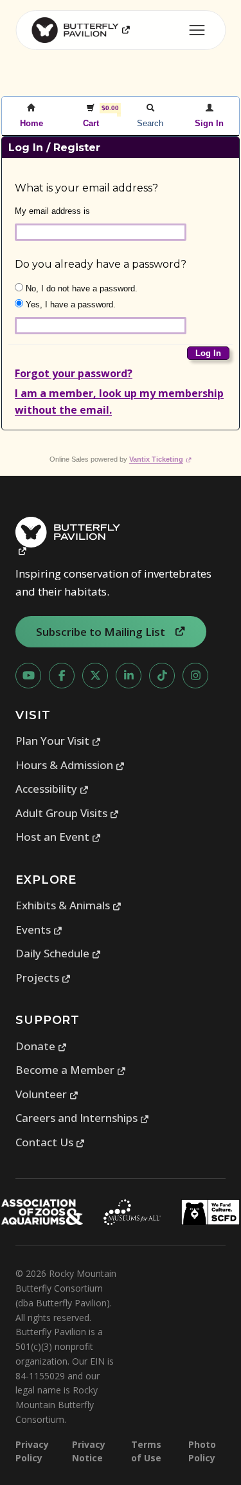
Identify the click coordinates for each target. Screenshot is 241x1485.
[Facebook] (62, 675)
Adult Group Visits (67, 813)
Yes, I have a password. (69, 304)
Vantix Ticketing (160, 459)
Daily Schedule (58, 953)
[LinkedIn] (128, 675)
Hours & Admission (70, 765)
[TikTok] (162, 675)
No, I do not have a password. (80, 288)
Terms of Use (146, 1451)
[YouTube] (28, 675)
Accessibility (52, 788)
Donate (41, 1046)
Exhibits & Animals (68, 905)
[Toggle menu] (197, 30)
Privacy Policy (32, 1451)
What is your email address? (86, 188)
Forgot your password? (73, 373)
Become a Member (71, 1069)
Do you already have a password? (100, 264)
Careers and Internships (82, 1117)
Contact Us (50, 1142)
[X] (95, 675)
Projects (43, 977)
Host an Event (58, 836)
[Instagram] (195, 675)
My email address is (52, 211)
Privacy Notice (88, 1451)
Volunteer (47, 1094)
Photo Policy (202, 1451)
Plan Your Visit (58, 740)
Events (39, 929)
